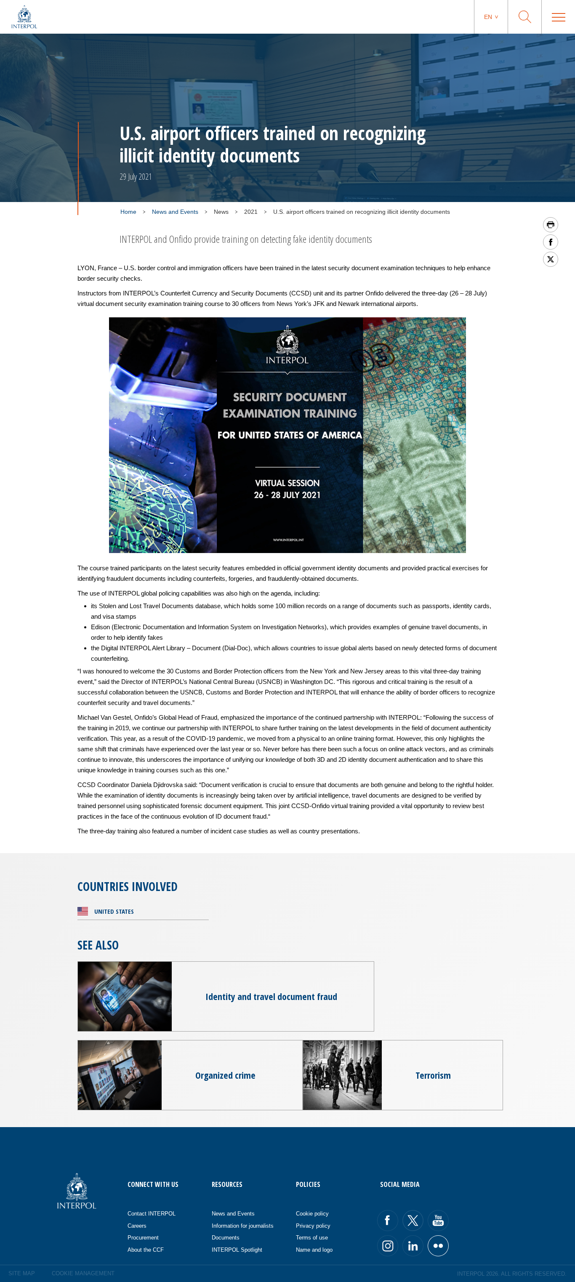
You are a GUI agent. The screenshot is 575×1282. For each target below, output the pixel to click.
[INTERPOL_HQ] (438, 1245)
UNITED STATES (114, 911)
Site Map (21, 1273)
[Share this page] (550, 242)
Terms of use (312, 1237)
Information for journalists (243, 1226)
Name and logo (314, 1250)
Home (128, 211)
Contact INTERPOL (152, 1213)
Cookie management (83, 1273)
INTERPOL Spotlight (237, 1250)
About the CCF (146, 1250)
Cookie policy (312, 1213)
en (488, 16)
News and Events (175, 211)
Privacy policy (313, 1226)
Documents (226, 1237)
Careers (137, 1226)
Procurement (143, 1237)
